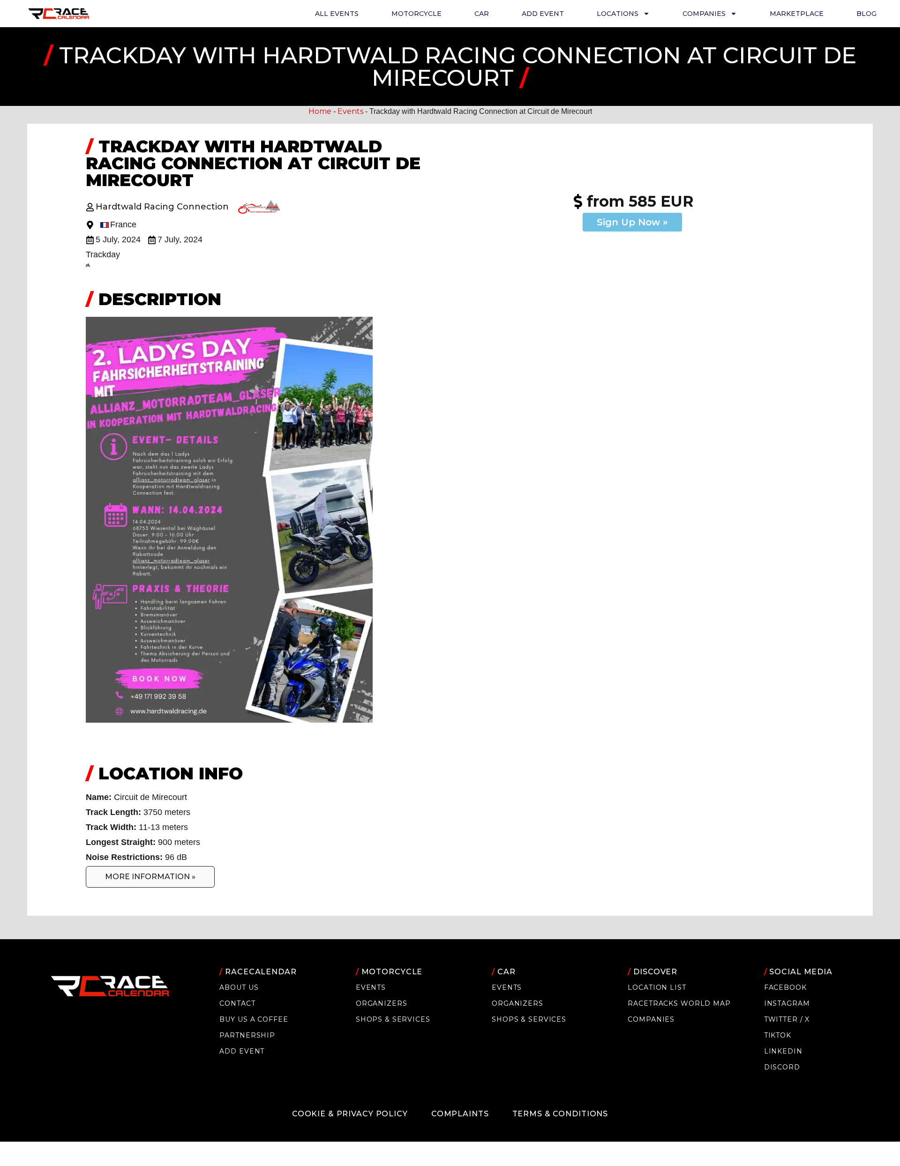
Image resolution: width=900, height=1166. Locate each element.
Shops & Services (393, 1019)
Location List (657, 987)
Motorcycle (416, 13)
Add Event (543, 13)
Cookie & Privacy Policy (350, 1113)
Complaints (460, 1113)
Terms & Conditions (560, 1113)
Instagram (787, 1003)
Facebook (785, 987)
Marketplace (797, 13)
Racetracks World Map (679, 1003)
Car (481, 13)
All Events (337, 13)
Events (350, 111)
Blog (866, 13)
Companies (651, 1019)
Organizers (381, 1003)
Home (319, 111)
